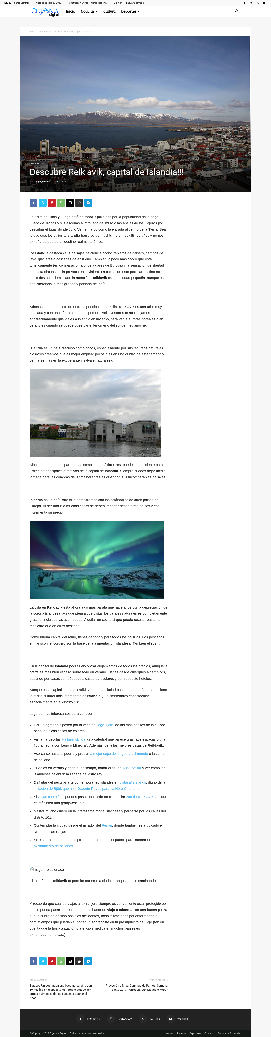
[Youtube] (264, 3)
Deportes (128, 11)
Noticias (87, 11)
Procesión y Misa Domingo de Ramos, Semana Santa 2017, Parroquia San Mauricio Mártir (137, 987)
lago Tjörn (105, 725)
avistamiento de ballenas (53, 846)
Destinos (44, 31)
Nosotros (168, 1033)
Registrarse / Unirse (78, 2)
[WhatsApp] (61, 203)
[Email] (70, 203)
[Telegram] (88, 203)
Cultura (109, 11)
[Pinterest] (52, 203)
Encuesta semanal (135, 2)
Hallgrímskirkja (73, 739)
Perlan (107, 825)
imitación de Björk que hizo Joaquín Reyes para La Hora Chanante (86, 789)
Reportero (195, 1033)
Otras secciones (99, 2)
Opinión (118, 2)
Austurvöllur (131, 768)
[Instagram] (251, 3)
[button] (236, 12)
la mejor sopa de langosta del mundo (118, 754)
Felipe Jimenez (42, 181)
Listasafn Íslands (132, 782)
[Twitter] (257, 3)
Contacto (209, 1033)
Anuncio (181, 1033)
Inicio (70, 11)
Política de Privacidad (229, 1033)
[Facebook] (244, 3)
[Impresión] (79, 203)
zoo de (139, 797)
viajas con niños (50, 797)
